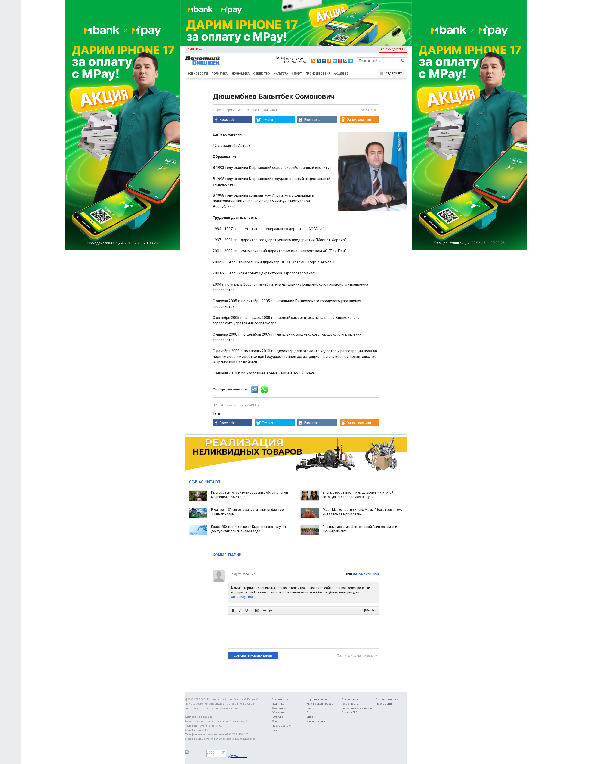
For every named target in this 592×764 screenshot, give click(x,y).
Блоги (310, 708)
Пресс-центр (384, 703)
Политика (220, 73)
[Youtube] (340, 61)
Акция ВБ (341, 73)
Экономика (240, 73)
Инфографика (316, 721)
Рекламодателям (393, 49)
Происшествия (318, 73)
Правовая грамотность (356, 708)
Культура (281, 73)
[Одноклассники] (329, 61)
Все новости (197, 73)
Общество (261, 73)
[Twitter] (335, 61)
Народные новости (319, 699)
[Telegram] (350, 61)
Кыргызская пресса (320, 703)
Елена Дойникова (265, 110)
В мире (276, 730)
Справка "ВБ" (349, 712)
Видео (311, 716)
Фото (310, 712)
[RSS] (313, 61)
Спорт (297, 73)
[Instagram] (345, 61)
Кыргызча (194, 49)
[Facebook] (324, 61)
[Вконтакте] (319, 61)
